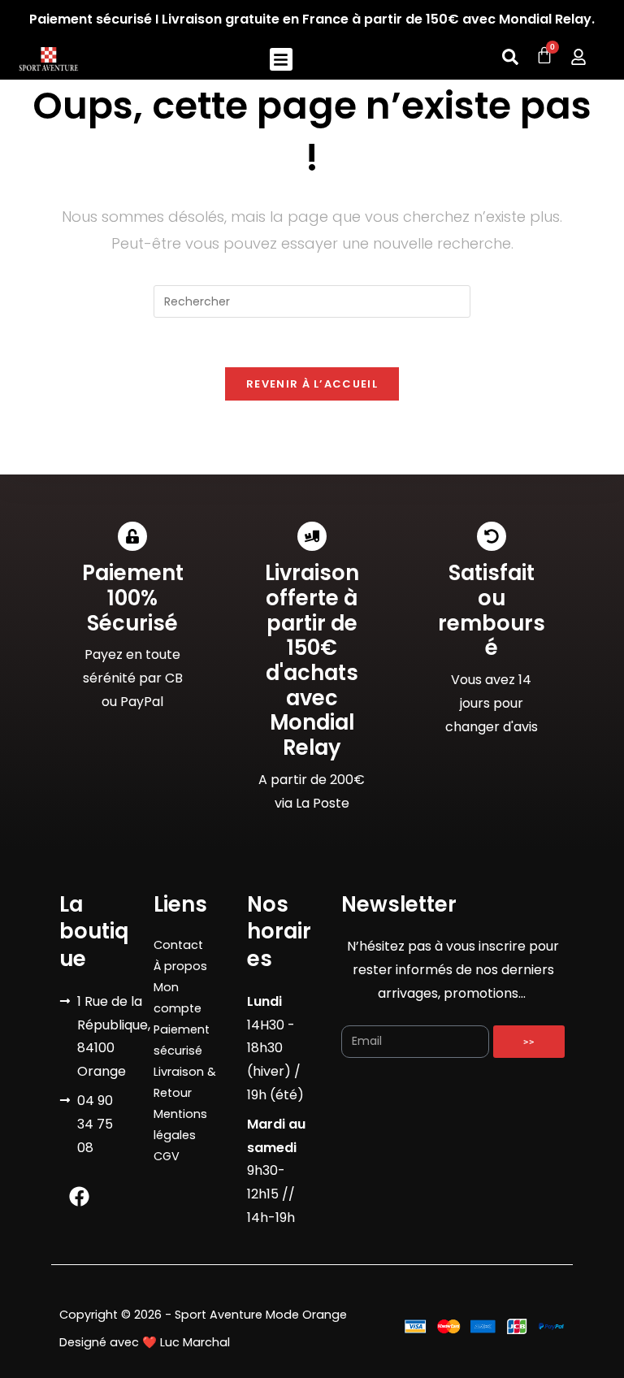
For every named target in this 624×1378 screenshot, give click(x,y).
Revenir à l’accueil (312, 384)
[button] (281, 60)
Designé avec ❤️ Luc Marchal (144, 1342)
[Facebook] (79, 1196)
